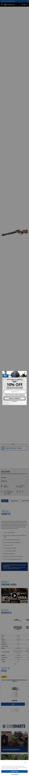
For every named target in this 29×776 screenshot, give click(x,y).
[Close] (25, 762)
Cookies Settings (14, 774)
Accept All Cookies (14, 771)
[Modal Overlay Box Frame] (14, 388)
